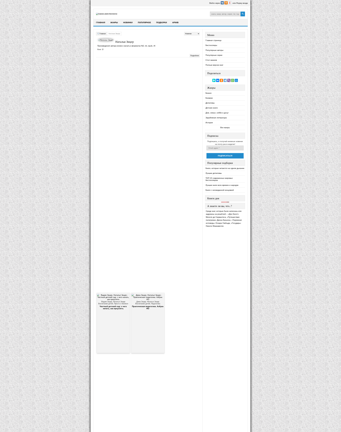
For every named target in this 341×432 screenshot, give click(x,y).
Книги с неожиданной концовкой (220, 190)
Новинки (128, 22)
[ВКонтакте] (217, 80)
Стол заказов (211, 60)
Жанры (114, 22)
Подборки (161, 22)
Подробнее (194, 56)
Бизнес (209, 93)
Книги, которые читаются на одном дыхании (225, 168)
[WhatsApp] (232, 80)
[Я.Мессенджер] (214, 80)
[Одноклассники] (221, 80)
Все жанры (225, 127)
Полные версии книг (214, 65)
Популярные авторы (214, 50)
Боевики (209, 98)
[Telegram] (225, 80)
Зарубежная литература (216, 118)
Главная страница (213, 40)
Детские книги (212, 108)
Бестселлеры (211, 45)
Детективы (210, 103)
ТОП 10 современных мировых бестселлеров (219, 179)
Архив (175, 22)
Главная (100, 22)
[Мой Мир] (236, 80)
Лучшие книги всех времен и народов (222, 185)
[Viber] (228, 80)
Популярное (144, 22)
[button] (222, 4)
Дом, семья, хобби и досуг (217, 113)
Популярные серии (214, 55)
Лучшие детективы (214, 173)
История (209, 123)
